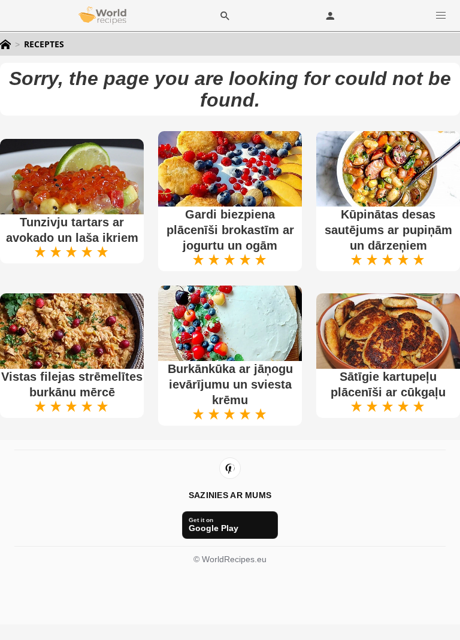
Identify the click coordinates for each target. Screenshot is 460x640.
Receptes (44, 44)
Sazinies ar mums (230, 495)
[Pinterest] (230, 468)
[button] (441, 15)
